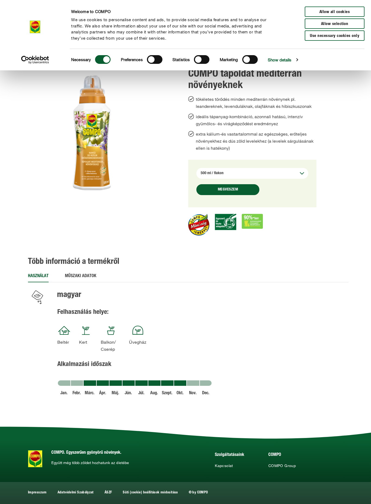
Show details (279, 59)
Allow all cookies (334, 12)
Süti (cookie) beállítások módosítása (150, 492)
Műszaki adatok (80, 276)
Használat (38, 276)
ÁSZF (108, 492)
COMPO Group (282, 465)
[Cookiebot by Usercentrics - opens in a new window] (35, 60)
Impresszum (37, 492)
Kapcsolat (224, 465)
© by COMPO (198, 492)
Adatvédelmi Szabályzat (76, 492)
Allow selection (334, 24)
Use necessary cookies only (334, 36)
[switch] (154, 59)
